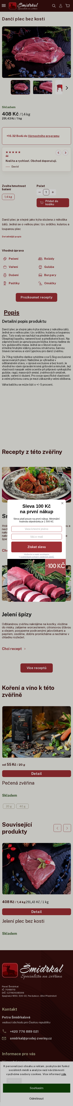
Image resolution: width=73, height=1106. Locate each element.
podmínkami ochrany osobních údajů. (37, 557)
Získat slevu (36, 547)
